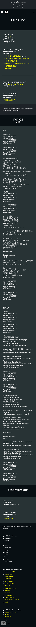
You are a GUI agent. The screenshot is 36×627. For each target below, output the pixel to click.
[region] (18, 4)
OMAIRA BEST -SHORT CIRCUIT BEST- (18, 63)
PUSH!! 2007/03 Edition (13, 56)
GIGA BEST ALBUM (11, 66)
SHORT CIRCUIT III (11, 61)
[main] (18, 20)
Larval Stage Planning (15, 84)
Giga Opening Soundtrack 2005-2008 (17, 58)
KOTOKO (11, 36)
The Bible (8, 68)
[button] (2, 12)
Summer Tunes (9, 519)
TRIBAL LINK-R (10, 100)
